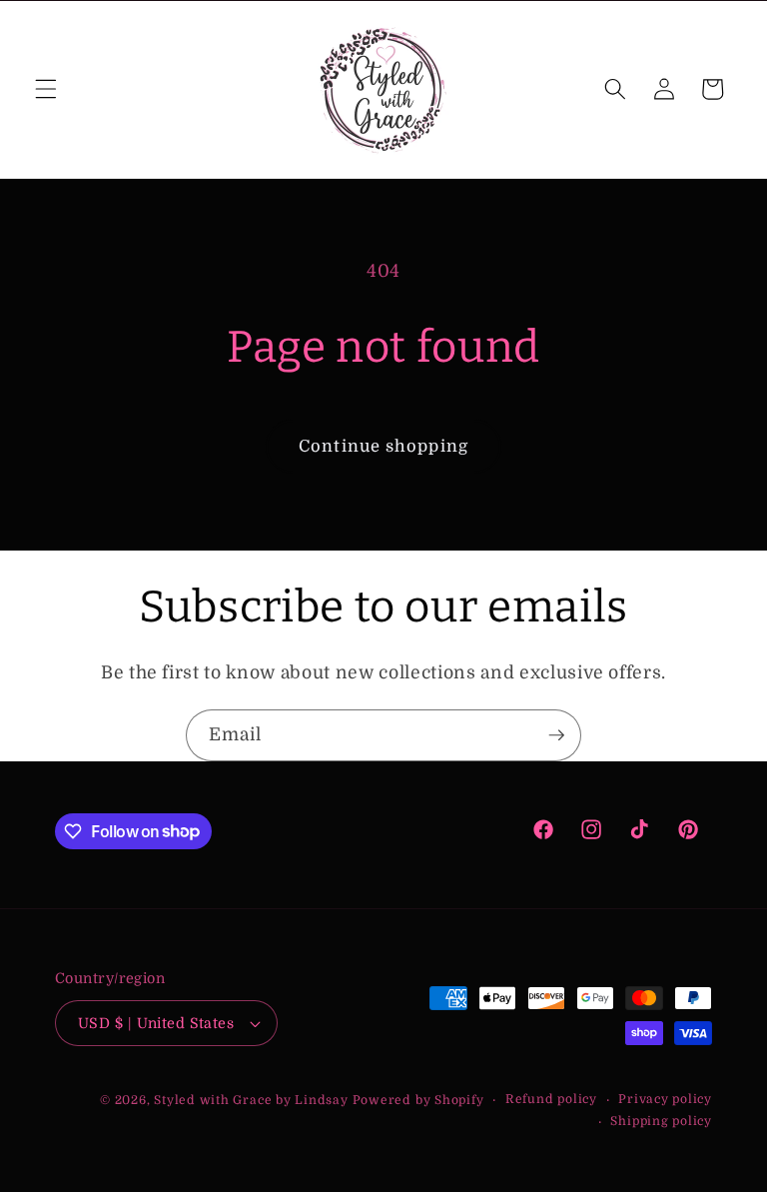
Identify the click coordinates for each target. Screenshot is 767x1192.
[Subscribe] (556, 735)
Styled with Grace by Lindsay (251, 1100)
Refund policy (551, 1099)
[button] (46, 89)
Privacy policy (665, 1099)
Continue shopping (383, 446)
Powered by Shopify (418, 1100)
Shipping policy (661, 1121)
